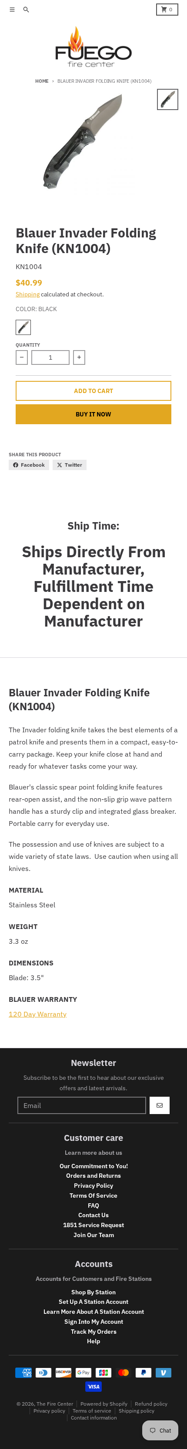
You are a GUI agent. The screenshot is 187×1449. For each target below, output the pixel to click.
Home (42, 81)
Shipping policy (136, 1410)
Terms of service (92, 1410)
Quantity (28, 345)
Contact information (94, 1417)
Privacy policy (49, 1410)
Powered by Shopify (103, 1403)
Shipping (28, 294)
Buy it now (93, 414)
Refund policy (151, 1403)
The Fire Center (55, 1403)
